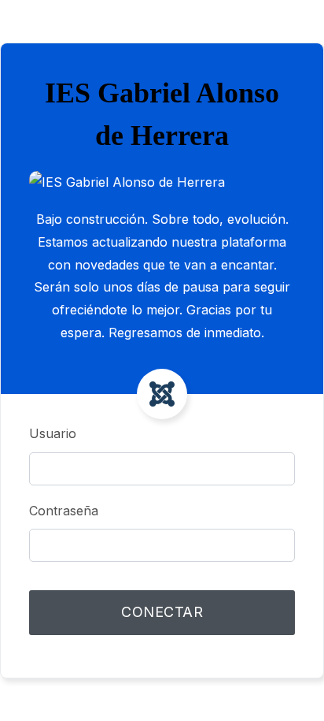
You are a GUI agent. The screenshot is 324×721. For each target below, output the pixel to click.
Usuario (52, 433)
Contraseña (63, 510)
